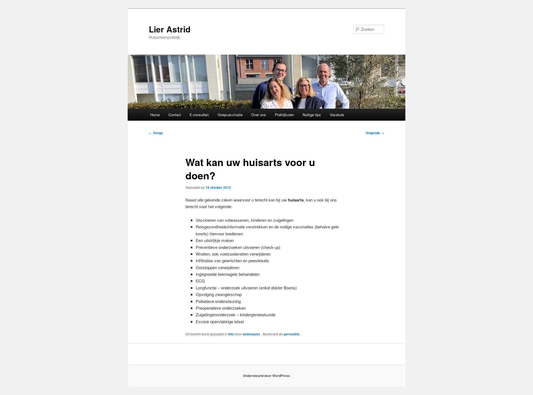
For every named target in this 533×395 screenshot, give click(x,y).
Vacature (337, 114)
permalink (292, 334)
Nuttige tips (312, 114)
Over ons (258, 114)
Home (155, 114)
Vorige (156, 132)
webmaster (252, 334)
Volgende (375, 132)
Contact (175, 114)
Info (231, 334)
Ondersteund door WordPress (266, 375)
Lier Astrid (169, 29)
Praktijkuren (284, 114)
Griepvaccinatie (230, 114)
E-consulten (199, 114)
